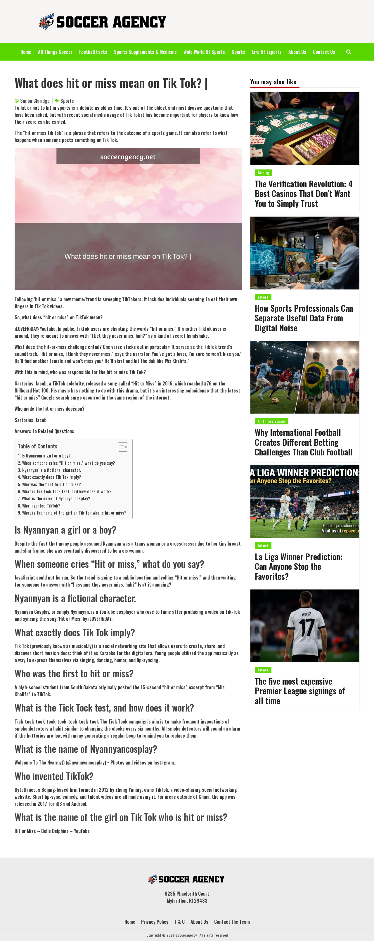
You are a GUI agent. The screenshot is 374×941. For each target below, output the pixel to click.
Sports (238, 51)
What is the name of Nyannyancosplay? (56, 498)
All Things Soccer (55, 51)
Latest (263, 296)
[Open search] (348, 51)
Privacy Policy (154, 921)
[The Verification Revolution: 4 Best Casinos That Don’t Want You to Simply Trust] (304, 128)
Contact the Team (232, 921)
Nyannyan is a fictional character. (51, 470)
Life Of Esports (267, 51)
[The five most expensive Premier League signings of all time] (304, 625)
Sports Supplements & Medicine (145, 51)
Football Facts (93, 51)
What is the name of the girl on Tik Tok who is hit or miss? (74, 513)
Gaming (263, 172)
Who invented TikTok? (41, 506)
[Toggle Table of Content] (120, 447)
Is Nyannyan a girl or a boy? (46, 455)
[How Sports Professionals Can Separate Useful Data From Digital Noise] (304, 253)
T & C (179, 921)
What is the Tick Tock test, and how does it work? (67, 491)
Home (25, 51)
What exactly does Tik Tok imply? (51, 477)
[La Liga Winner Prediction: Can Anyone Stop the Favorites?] (304, 501)
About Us (297, 51)
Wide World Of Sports (204, 51)
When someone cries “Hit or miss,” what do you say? (68, 463)
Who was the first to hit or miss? (51, 484)
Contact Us (324, 51)
